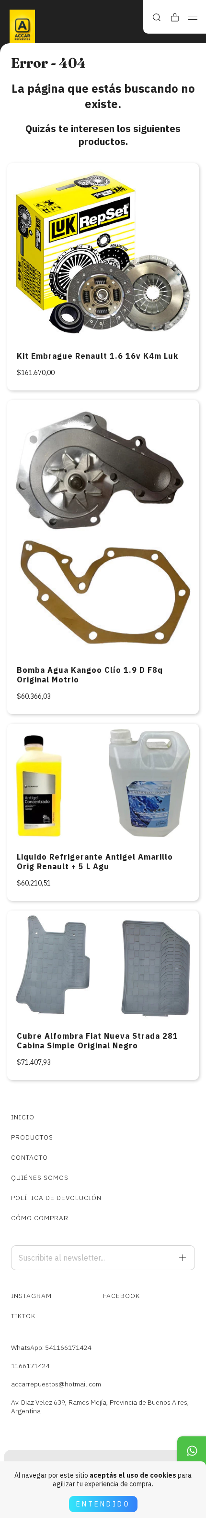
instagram (31, 1295)
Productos (32, 1137)
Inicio (22, 1117)
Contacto (29, 1157)
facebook (121, 1295)
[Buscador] (156, 17)
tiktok (23, 1316)
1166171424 (30, 1365)
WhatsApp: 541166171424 (51, 1347)
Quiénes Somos (40, 1177)
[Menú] (193, 18)
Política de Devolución (56, 1197)
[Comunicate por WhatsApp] (191, 1450)
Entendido (103, 1504)
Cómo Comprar (40, 1218)
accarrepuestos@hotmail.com (56, 1384)
